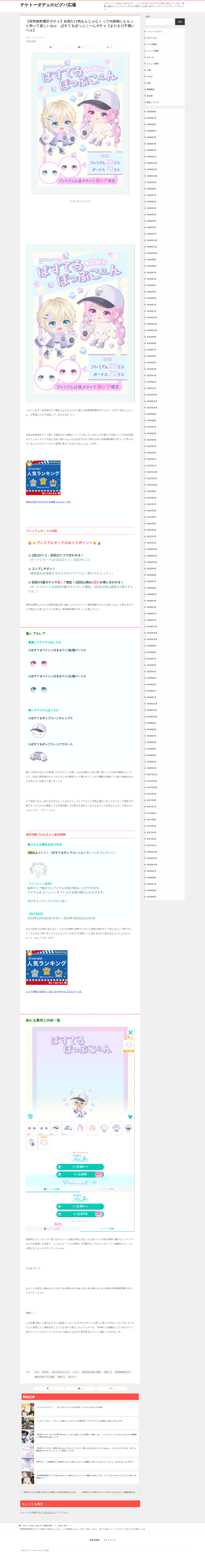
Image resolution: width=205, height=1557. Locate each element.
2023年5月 (151, 362)
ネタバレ (151, 57)
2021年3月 (151, 530)
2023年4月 (151, 369)
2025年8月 (151, 189)
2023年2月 (151, 382)
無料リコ (61, 1377)
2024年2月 (151, 305)
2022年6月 (151, 433)
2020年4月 (151, 601)
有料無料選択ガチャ (123, 1372)
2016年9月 (151, 871)
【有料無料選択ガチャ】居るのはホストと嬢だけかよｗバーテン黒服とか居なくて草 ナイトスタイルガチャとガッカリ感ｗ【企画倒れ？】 (86, 1477)
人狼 (149, 70)
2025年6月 (151, 201)
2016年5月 (151, 897)
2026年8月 (151, 111)
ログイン (50, 1512)
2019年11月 (152, 633)
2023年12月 (152, 317)
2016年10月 (152, 864)
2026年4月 (151, 137)
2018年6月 (151, 742)
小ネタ (150, 76)
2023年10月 (152, 330)
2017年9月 (151, 794)
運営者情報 (94, 1540)
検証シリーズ (153, 102)
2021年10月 (152, 485)
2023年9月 (151, 337)
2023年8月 (151, 343)
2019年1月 (151, 697)
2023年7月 (151, 350)
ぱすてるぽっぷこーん (60, 1372)
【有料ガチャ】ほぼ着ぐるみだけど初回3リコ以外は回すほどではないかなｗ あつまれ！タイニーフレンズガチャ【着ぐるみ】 (51, 1492)
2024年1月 (151, 311)
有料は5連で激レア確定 (91, 1372)
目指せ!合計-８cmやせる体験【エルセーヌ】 (48, 502)
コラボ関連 (152, 44)
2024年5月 (151, 285)
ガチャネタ (31, 41)
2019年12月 (152, 626)
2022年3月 (151, 453)
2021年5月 (151, 517)
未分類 (150, 96)
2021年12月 (152, 472)
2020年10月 (152, 562)
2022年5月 (151, 440)
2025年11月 (152, 169)
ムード (75, 1372)
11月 (37, 1372)
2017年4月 (151, 826)
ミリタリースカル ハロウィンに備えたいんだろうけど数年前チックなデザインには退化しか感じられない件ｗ (79, 1421)
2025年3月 (151, 221)
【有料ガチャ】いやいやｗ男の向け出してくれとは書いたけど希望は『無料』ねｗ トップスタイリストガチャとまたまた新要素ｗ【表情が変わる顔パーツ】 (86, 1436)
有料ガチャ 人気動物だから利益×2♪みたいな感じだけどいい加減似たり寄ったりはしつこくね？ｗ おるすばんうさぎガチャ (85, 1462)
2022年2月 (151, 459)
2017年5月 (151, 819)
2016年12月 (152, 852)
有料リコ (107, 1372)
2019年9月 (151, 646)
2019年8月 (151, 652)
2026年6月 (151, 124)
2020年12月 (152, 549)
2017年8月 (151, 800)
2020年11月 (152, 556)
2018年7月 (151, 736)
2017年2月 (151, 839)
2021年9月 (151, 491)
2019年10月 (152, 639)
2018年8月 (151, 729)
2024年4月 (151, 292)
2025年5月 (151, 208)
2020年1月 (151, 620)
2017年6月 (151, 813)
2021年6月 (151, 510)
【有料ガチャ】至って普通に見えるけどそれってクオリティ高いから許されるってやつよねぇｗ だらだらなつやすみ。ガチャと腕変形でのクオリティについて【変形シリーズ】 (86, 1449)
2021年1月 (151, 543)
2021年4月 (151, 523)
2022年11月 (152, 401)
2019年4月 (151, 678)
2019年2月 (151, 691)
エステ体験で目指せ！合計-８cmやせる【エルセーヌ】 (54, 991)
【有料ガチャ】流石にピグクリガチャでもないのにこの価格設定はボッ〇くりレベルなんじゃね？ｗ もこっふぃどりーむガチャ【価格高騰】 (111, 1492)
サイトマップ (109, 1540)
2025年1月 (151, 234)
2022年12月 (152, 395)
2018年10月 (152, 717)
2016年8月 (151, 877)
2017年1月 (151, 845)
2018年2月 (151, 762)
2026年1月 (151, 156)
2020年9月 (151, 568)
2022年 (45, 1372)
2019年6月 (151, 665)
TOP (37, 1526)
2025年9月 (151, 182)
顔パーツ (72, 1377)
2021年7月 (151, 504)
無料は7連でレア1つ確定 (44, 1377)
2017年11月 (152, 781)
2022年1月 (151, 465)
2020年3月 (151, 607)
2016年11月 (152, 858)
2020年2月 (151, 613)
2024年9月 (151, 259)
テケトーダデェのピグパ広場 (48, 5)
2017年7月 (151, 807)
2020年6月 (151, 588)
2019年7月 (151, 659)
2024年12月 (152, 240)
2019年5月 (151, 671)
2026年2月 (151, 150)
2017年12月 (152, 774)
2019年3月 (151, 684)
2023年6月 (151, 356)
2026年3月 (151, 144)
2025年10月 (152, 176)
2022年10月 (152, 408)
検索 (148, 16)
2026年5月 (151, 131)
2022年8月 (151, 420)
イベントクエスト (154, 31)
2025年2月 (151, 227)
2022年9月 (151, 414)
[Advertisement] (80, 223)
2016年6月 (151, 890)
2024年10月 (152, 253)
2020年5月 (151, 594)
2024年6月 (151, 279)
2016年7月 (151, 884)
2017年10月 (152, 787)
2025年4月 (151, 214)
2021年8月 (151, 498)
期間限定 (151, 89)
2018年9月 (151, 723)
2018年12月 (152, 704)
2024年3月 (151, 298)
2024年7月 (151, 272)
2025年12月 (152, 163)
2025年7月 (151, 195)
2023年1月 (151, 388)
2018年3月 (151, 755)
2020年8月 (151, 575)
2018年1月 (151, 768)
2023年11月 (152, 324)
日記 (149, 83)
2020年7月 (151, 581)
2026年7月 (151, 118)
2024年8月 (151, 266)
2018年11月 (152, 710)
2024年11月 (152, 247)
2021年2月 (151, 536)
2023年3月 (151, 375)
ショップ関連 (153, 51)
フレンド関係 (153, 64)
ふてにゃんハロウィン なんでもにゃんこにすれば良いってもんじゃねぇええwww (69, 1407)
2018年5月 (151, 749)
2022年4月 (151, 446)
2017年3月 (151, 832)
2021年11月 (152, 478)
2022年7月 (151, 427)
